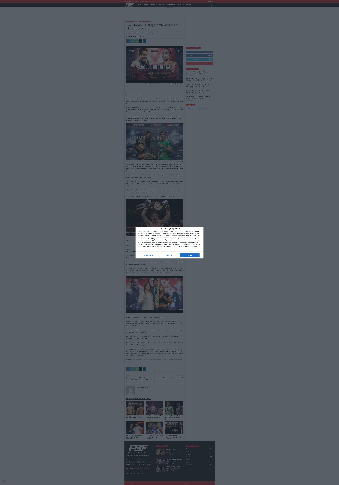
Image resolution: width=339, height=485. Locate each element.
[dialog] (169, 242)
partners (147, 231)
